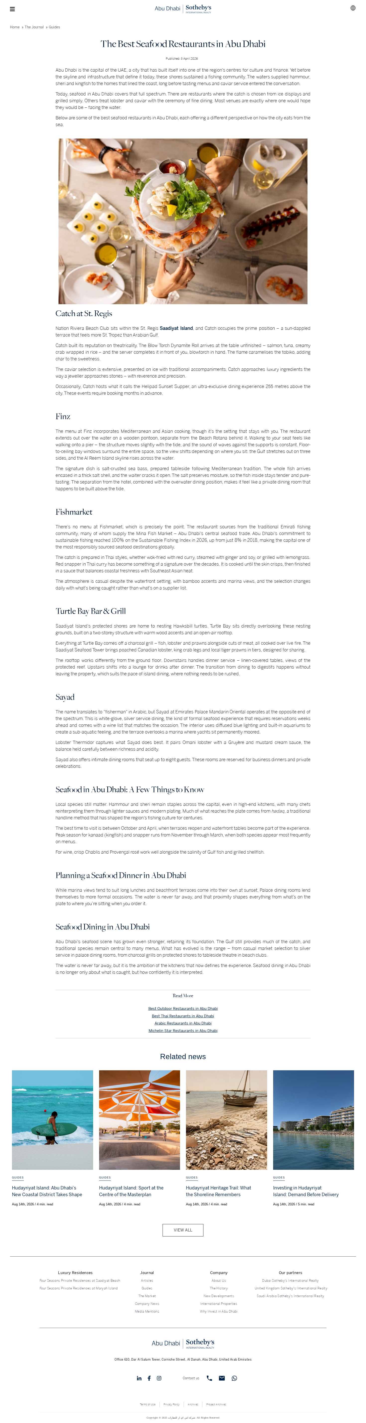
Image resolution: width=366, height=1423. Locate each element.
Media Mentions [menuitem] (147, 1311)
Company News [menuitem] (147, 1304)
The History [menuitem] (219, 1288)
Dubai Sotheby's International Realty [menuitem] (290, 1280)
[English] (353, 8)
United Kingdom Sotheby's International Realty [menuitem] (290, 1288)
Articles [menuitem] (147, 1280)
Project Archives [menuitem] (216, 1404)
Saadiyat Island (176, 328)
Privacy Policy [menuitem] (172, 1404)
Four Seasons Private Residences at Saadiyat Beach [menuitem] (75, 1280)
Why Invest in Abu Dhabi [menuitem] (219, 1311)
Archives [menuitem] (193, 1404)
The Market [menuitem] (147, 1296)
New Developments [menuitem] (219, 1296)
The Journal (34, 27)
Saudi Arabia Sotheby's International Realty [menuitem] (290, 1296)
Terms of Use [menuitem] (148, 1404)
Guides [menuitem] (147, 1288)
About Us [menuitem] (219, 1280)
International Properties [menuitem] (218, 1304)
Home (15, 27)
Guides (54, 27)
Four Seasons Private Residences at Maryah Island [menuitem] (75, 1288)
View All (183, 1230)
